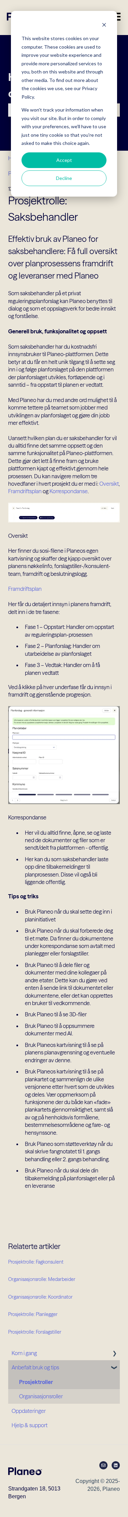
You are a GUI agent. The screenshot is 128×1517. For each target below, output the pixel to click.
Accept (64, 160)
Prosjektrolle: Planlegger (33, 1314)
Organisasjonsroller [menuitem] (41, 1396)
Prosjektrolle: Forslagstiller (34, 1332)
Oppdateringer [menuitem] (29, 1410)
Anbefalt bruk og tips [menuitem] (35, 1367)
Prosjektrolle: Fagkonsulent (35, 1262)
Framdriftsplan (25, 491)
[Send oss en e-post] (103, 1465)
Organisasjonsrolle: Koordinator (40, 1297)
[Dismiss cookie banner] (104, 25)
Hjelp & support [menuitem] (29, 1425)
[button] (114, 1354)
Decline (64, 178)
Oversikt (109, 483)
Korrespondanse (68, 491)
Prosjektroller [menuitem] (36, 1382)
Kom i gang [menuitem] (24, 1353)
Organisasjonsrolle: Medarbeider (41, 1279)
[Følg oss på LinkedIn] (116, 1465)
